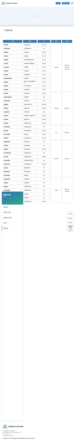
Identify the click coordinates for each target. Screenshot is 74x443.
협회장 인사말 (7, 212)
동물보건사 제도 (7, 217)
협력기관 (5, 228)
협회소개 (5, 207)
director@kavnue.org (10, 435)
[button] (58, 3)
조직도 (5, 223)
